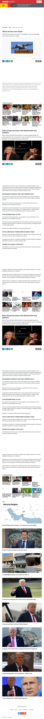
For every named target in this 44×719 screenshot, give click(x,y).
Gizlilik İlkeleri (25, 709)
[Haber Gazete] (8, 1)
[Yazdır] (12, 61)
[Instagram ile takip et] (22, 713)
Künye (16, 709)
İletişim (20, 709)
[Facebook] (3, 61)
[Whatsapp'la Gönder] (9, 61)
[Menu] (38, 2)
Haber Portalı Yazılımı (8, 717)
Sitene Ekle (31, 709)
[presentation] (6, 5)
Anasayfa (12, 709)
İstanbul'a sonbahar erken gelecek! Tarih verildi (24, 5)
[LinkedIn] (7, 61)
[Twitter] (5, 61)
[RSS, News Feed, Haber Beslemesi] (24, 713)
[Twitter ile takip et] (19, 713)
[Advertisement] (22, 17)
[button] (36, 61)
